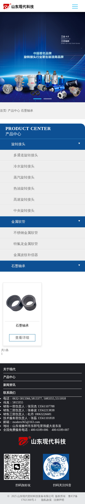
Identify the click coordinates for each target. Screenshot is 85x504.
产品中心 (14, 110)
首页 (3, 110)
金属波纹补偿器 (26, 255)
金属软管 (18, 221)
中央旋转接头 (24, 210)
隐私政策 (46, 499)
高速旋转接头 (24, 199)
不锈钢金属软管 (26, 233)
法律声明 (59, 499)
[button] (37, 98)
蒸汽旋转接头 (24, 177)
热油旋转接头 (24, 188)
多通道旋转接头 (26, 155)
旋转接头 (18, 144)
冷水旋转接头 (24, 166)
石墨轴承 (27, 110)
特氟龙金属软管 (26, 244)
